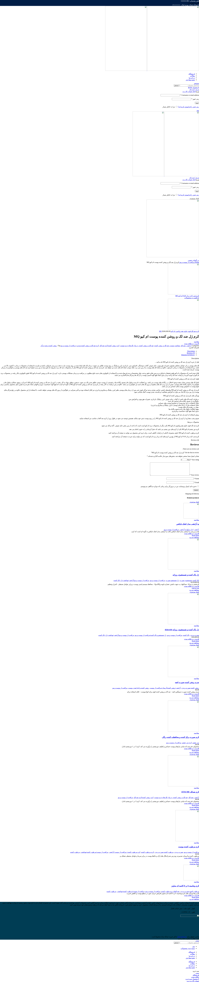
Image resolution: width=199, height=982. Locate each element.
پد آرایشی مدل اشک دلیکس (187, 524)
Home (197, 262)
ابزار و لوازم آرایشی (186, 529)
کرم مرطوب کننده (147, 852)
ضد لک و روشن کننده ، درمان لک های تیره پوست (137, 346)
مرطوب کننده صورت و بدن (164, 852)
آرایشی (196, 529)
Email (196, 482)
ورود (197, 103)
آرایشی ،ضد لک (186, 346)
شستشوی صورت (186, 580)
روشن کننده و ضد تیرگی (48, 346)
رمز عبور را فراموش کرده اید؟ (188, 107)
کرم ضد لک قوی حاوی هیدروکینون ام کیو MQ (179, 331)
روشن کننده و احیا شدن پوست (138, 688)
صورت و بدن (194, 635)
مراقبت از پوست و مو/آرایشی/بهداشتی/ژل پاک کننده (131, 580)
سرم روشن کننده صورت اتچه (187, 682)
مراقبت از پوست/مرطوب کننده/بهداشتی (94, 852)
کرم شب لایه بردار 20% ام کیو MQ (187, 296)
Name (196, 478)
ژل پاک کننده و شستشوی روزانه (186, 575)
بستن (197, 941)
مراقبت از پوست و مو (187, 262)
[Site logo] (173, 70)
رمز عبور (195, 99)
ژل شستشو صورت (172, 580)
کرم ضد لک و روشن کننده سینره (88, 346)
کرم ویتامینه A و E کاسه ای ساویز (185, 886)
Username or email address (189, 95)
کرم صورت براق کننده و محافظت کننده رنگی (180, 737)
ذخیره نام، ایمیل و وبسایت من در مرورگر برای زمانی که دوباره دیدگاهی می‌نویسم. (168, 486)
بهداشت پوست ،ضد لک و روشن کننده (167, 346)
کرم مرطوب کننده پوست (188, 847)
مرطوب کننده (75, 852)
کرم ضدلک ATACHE (190, 792)
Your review (194, 475)
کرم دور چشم (187, 743)
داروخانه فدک (182, 937)
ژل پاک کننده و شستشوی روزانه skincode (182, 630)
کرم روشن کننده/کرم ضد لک (109, 346)
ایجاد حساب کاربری (189, 91)
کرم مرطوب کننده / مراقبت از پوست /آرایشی (124, 852)
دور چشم (196, 743)
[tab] (97, 351)
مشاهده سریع (194, 537)
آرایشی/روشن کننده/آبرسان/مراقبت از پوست (165, 688)
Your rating (194, 460)
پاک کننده (196, 580)
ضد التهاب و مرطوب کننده (170, 891)
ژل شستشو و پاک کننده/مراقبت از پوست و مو (150, 635)
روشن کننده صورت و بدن (190, 688)
